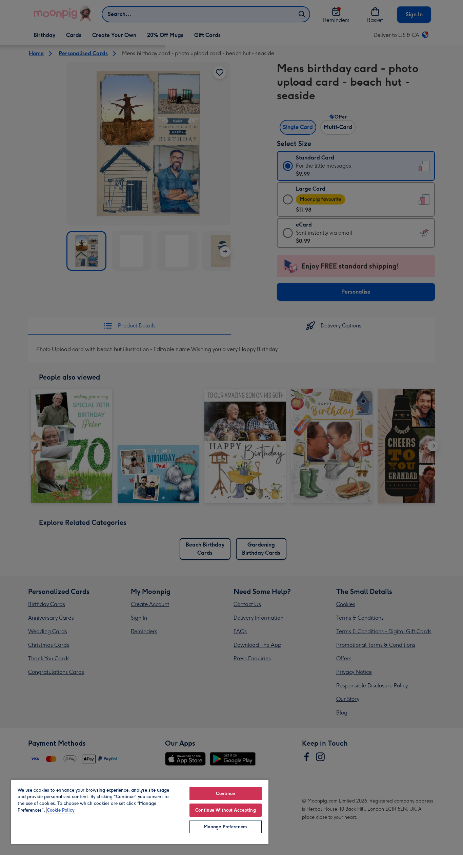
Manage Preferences (225, 826)
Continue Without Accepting (225, 810)
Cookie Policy (61, 810)
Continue (225, 793)
